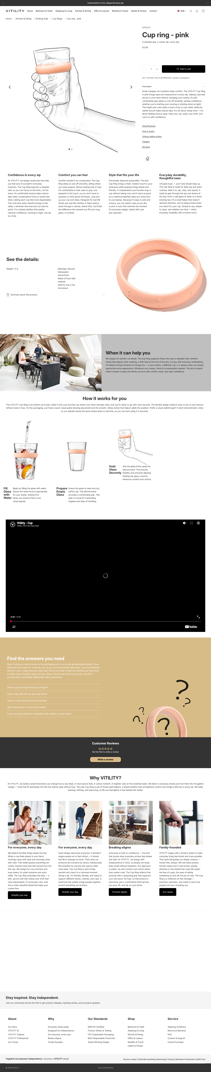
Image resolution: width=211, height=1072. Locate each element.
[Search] (191, 11)
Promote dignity (119, 892)
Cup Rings (57, 18)
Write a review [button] (105, 759)
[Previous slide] (9, 87)
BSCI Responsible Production (101, 1038)
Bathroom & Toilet (136, 1027)
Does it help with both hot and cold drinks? (27, 694)
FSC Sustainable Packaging (101, 1034)
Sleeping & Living (136, 1030)
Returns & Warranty (177, 1030)
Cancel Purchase (175, 1042)
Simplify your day (19, 895)
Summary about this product (23, 294)
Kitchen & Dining (23, 18)
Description (147, 86)
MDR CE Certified (96, 1027)
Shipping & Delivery (177, 1027)
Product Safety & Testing (99, 1030)
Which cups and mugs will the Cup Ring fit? (27, 687)
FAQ (170, 1034)
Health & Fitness (135, 1046)
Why (51, 1019)
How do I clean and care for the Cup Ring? (27, 700)
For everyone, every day (59, 1034)
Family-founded (55, 1042)
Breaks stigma (54, 1038)
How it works (148, 131)
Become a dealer (130, 1059)
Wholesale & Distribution (185, 1059)
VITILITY (15, 1068)
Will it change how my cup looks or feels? (26, 707)
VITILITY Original (16, 1034)
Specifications (148, 126)
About (12, 1019)
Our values (168, 892)
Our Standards (98, 1019)
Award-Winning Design (98, 1042)
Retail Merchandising (147, 1059)
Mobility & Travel (135, 1042)
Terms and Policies (105, 1068)
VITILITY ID (13, 1030)
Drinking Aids (42, 18)
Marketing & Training (165, 1059)
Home (9, 18)
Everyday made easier (58, 1027)
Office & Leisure (135, 1038)
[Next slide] (132, 87)
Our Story (12, 1027)
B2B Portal (201, 1059)
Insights (146, 141)
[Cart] (203, 11)
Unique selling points (152, 136)
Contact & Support (176, 1038)
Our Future (13, 1042)
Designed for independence (61, 1030)
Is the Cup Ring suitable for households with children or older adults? (39, 714)
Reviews (146, 147)
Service (173, 1019)
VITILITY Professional (18, 1038)
